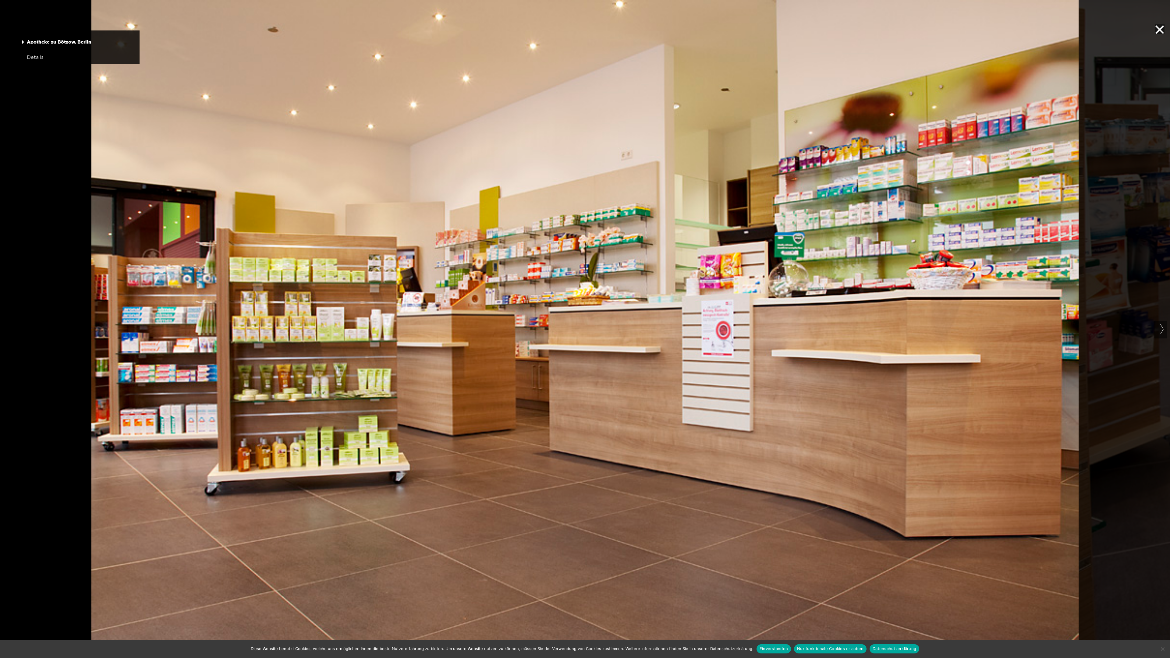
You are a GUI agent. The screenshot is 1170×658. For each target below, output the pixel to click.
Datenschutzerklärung (894, 648)
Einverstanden (774, 648)
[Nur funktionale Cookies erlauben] (1162, 649)
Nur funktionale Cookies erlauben (830, 648)
